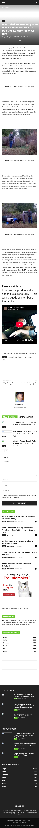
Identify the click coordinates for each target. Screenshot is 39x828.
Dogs (7, 7)
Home (2, 7)
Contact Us (10, 820)
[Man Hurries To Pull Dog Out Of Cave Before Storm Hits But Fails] (7, 434)
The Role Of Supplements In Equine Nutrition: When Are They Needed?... (24, 735)
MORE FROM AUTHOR (26, 417)
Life (25, 357)
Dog (16, 357)
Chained (10, 357)
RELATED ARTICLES (9, 417)
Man (4, 359)
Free (20, 357)
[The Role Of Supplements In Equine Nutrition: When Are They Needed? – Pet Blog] (7, 735)
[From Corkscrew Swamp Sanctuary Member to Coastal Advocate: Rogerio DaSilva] (7, 706)
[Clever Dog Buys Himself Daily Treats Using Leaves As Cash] (7, 424)
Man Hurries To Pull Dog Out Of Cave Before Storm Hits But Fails (25, 434)
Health (4, 557)
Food (15, 739)
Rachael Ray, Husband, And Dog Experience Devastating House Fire (25, 745)
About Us (18, 820)
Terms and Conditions (19, 822)
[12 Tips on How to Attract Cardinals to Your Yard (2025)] (7, 697)
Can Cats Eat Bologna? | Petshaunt (29, 384)
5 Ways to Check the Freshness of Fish (9, 384)
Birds (4, 521)
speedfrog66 (7, 37)
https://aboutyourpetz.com (19, 407)
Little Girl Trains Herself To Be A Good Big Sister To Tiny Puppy (24, 443)
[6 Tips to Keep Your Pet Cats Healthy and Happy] (7, 755)
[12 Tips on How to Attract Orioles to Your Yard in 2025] (7, 716)
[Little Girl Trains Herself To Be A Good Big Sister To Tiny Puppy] (7, 443)
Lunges (30, 357)
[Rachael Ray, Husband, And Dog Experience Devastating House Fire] (7, 745)
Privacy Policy (26, 820)
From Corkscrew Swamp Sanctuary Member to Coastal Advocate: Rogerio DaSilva (18, 530)
